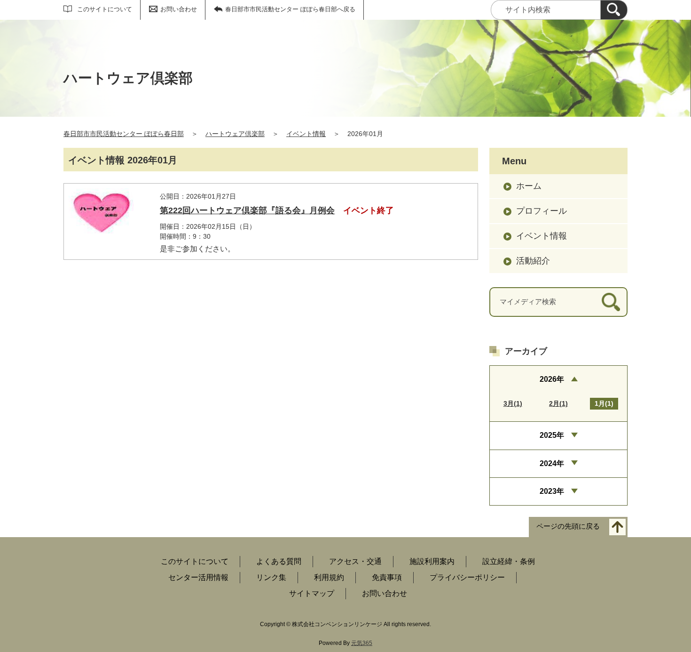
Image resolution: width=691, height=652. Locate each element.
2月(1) (558, 403)
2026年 (552, 379)
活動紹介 (533, 261)
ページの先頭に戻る (568, 527)
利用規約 (329, 577)
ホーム (529, 186)
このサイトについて (104, 9)
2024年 (552, 463)
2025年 (552, 435)
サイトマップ (311, 593)
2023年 (552, 491)
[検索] (614, 10)
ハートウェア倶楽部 (235, 133)
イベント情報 (306, 133)
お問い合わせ (178, 9)
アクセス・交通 (355, 561)
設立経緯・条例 (508, 561)
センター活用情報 (198, 577)
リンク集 (271, 577)
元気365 (361, 643)
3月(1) (512, 403)
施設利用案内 (432, 561)
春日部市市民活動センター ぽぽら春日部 (123, 133)
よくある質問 (278, 561)
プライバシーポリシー (467, 577)
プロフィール (541, 211)
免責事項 (387, 577)
